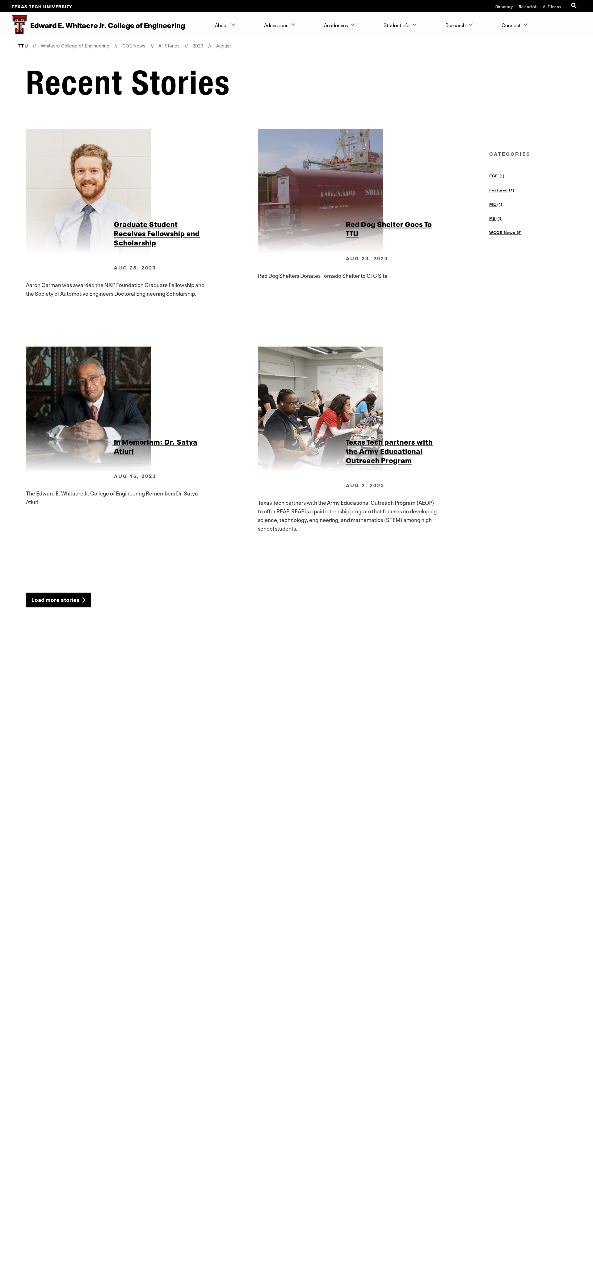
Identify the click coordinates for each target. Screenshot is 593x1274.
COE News (133, 46)
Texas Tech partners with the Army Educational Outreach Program (389, 450)
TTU (23, 46)
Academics (336, 24)
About (221, 24)
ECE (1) (496, 175)
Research (455, 24)
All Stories (169, 46)
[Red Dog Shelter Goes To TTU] (373, 191)
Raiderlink (528, 6)
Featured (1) (501, 189)
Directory (504, 6)
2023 (198, 46)
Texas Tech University (42, 6)
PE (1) (495, 218)
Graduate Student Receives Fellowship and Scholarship (157, 232)
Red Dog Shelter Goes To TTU (389, 228)
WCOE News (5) (505, 232)
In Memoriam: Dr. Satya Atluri (155, 446)
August (223, 46)
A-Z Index (552, 6)
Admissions (276, 24)
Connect (511, 24)
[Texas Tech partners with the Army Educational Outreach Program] (373, 409)
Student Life (397, 24)
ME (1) (495, 204)
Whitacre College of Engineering (75, 46)
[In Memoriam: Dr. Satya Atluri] (141, 409)
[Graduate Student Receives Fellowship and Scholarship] (141, 191)
